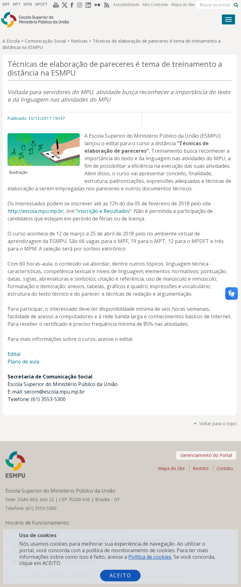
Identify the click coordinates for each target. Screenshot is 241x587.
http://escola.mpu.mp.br (35, 211)
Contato (225, 468)
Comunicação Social (45, 41)
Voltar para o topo (218, 423)
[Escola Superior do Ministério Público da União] (96, 19)
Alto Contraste (155, 4)
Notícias (79, 41)
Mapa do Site (183, 4)
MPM (28, 4)
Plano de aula (23, 361)
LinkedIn (89, 4)
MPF (6, 4)
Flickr (98, 4)
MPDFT (41, 4)
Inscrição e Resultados (103, 211)
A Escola (11, 41)
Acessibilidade (126, 4)
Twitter (63, 4)
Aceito (120, 575)
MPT (16, 4)
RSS (107, 4)
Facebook (72, 4)
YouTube (54, 4)
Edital (14, 354)
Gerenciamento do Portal (206, 455)
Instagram (81, 4)
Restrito (201, 468)
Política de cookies (149, 556)
